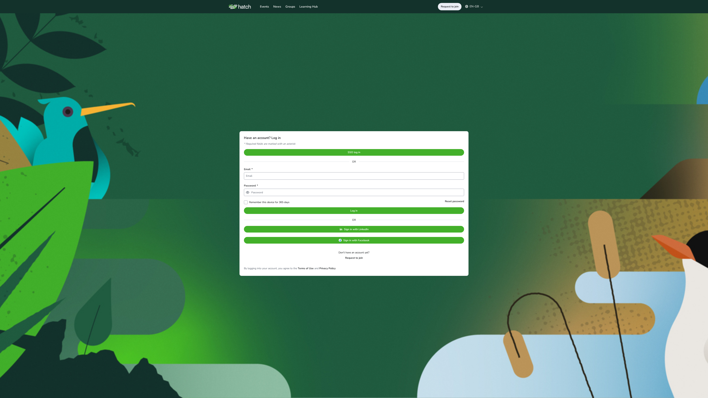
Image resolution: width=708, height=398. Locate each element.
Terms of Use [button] (306, 268)
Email (248, 169)
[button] (472, 6)
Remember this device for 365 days (269, 202)
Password (251, 185)
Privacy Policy (327, 268)
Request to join (354, 257)
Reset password (454, 201)
